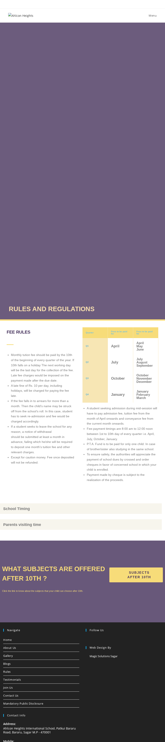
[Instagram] (93, 639)
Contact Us (10, 695)
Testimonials (12, 680)
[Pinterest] (103, 639)
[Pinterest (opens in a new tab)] (78, 4)
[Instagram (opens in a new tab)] (83, 4)
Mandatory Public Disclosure (23, 703)
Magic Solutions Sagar (104, 656)
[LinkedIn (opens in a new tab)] (88, 4)
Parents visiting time (22, 524)
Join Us (8, 687)
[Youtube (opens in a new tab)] (92, 4)
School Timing (16, 509)
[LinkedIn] (98, 639)
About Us (9, 648)
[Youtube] (109, 639)
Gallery (8, 656)
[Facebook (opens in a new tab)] (73, 4)
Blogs (7, 664)
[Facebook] (88, 639)
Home (7, 640)
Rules (7, 672)
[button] (81, 508)
